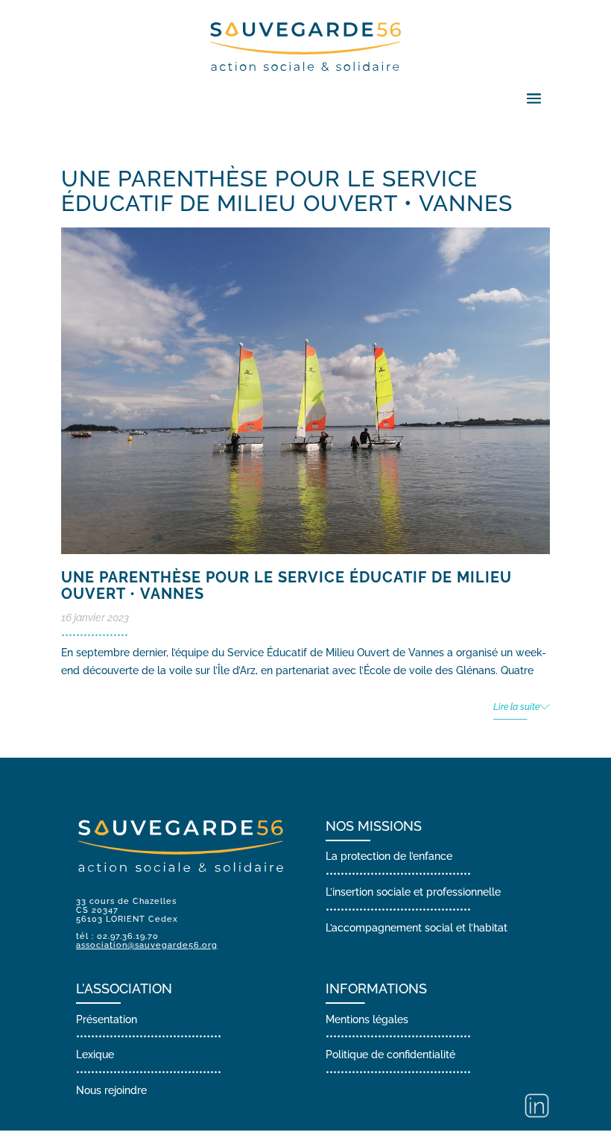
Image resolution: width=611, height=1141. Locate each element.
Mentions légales (367, 1019)
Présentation (106, 1019)
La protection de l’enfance (389, 856)
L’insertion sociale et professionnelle (413, 892)
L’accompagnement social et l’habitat (416, 928)
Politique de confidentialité (390, 1054)
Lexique (95, 1054)
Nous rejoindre (111, 1090)
